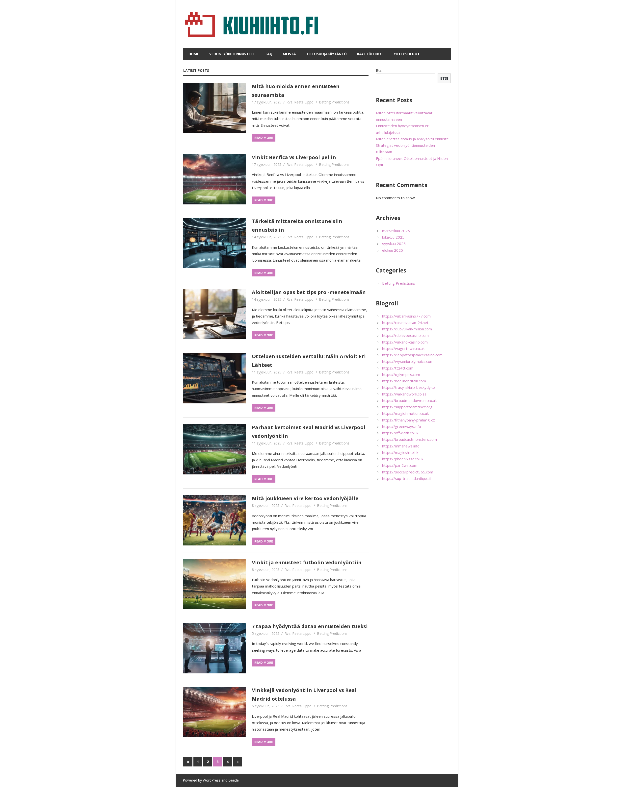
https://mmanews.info (401, 445)
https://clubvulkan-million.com (407, 328)
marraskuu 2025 (396, 230)
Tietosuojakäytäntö (326, 53)
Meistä (289, 53)
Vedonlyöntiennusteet (232, 53)
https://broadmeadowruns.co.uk (409, 400)
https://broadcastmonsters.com (409, 439)
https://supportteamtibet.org (407, 406)
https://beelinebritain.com (404, 380)
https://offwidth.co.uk (400, 432)
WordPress (211, 780)
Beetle (233, 780)
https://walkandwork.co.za (404, 394)
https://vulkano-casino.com (405, 342)
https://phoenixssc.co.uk (402, 458)
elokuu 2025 (392, 250)
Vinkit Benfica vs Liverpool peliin (294, 157)
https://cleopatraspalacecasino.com (412, 354)
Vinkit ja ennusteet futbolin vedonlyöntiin (307, 562)
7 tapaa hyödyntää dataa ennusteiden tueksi (310, 626)
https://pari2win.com (399, 465)
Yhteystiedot (407, 53)
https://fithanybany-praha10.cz (408, 420)
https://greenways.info (401, 426)
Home (193, 53)
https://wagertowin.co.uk (403, 348)
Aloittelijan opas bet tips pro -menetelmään (309, 292)
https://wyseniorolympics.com (407, 361)
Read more (263, 137)
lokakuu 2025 (393, 237)
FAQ (268, 53)
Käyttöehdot (370, 53)
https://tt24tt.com (397, 368)
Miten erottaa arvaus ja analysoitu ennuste (412, 138)
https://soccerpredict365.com (407, 471)
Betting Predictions (334, 102)
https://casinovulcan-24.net (405, 322)
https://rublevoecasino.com (405, 335)
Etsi (379, 70)
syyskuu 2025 (394, 243)
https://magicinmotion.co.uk (405, 413)
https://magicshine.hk (400, 452)
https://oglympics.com (401, 374)
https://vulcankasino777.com (406, 316)
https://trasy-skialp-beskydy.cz (408, 387)
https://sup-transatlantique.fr (407, 478)
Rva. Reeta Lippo (300, 102)
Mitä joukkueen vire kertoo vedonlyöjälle (305, 498)
